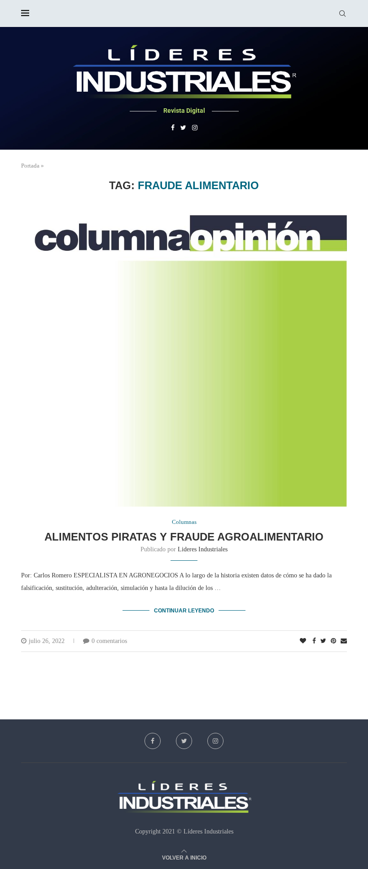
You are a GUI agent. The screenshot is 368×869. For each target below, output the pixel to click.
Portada (30, 165)
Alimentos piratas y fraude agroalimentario (184, 537)
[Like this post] (303, 641)
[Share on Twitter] (323, 641)
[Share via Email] (344, 641)
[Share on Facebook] (314, 641)
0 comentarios (109, 641)
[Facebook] (173, 128)
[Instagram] (194, 128)
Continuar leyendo (184, 610)
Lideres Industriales (203, 549)
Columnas (184, 522)
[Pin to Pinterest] (333, 641)
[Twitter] (183, 128)
